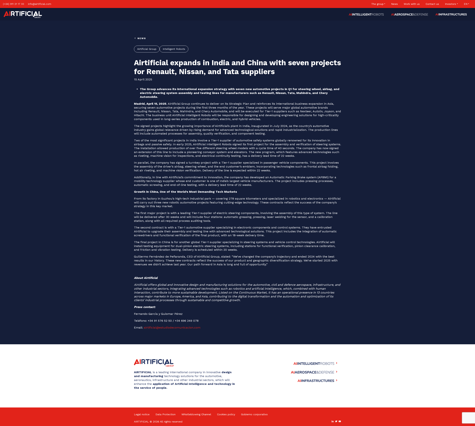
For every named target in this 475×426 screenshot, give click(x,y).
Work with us (412, 4)
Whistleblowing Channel (196, 414)
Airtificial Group (146, 48)
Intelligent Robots (174, 48)
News (394, 4)
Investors (450, 4)
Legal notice (142, 414)
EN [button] (465, 4)
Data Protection (165, 414)
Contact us (432, 4)
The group (377, 4)
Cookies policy (226, 414)
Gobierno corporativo (254, 414)
